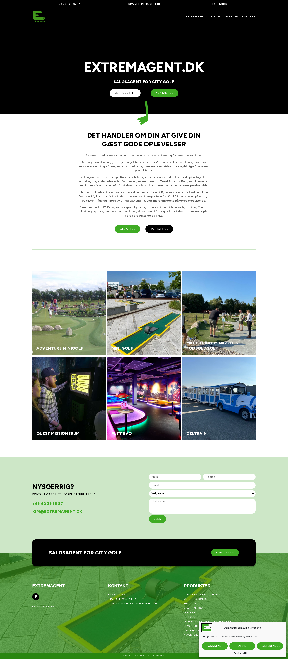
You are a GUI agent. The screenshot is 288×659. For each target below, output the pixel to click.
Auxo (162, 656)
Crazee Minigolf (195, 608)
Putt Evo (190, 603)
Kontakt (249, 16)
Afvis (242, 645)
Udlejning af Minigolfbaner (202, 594)
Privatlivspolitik (241, 653)
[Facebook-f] (35, 596)
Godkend (215, 645)
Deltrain (189, 617)
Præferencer (270, 645)
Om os (216, 16)
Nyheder (231, 16)
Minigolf (190, 612)
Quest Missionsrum (197, 599)
